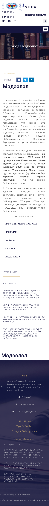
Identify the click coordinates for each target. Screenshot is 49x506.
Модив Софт (30, 500)
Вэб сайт (4, 500)
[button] (45, 21)
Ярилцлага (11, 232)
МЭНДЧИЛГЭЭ (10, 283)
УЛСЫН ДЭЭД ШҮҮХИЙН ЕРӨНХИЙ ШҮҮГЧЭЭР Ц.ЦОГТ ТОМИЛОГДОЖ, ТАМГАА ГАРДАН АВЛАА (21, 307)
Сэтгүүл (10, 249)
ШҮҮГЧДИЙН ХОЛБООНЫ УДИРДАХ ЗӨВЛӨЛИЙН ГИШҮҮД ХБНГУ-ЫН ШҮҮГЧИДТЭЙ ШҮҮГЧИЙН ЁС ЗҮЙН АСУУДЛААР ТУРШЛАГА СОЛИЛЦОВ (21, 294)
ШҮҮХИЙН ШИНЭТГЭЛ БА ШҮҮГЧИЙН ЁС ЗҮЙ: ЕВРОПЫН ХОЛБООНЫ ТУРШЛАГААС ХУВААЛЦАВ (24, 319)
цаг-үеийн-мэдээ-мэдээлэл (21, 224)
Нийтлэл (10, 240)
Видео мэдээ (12, 257)
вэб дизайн (15, 500)
